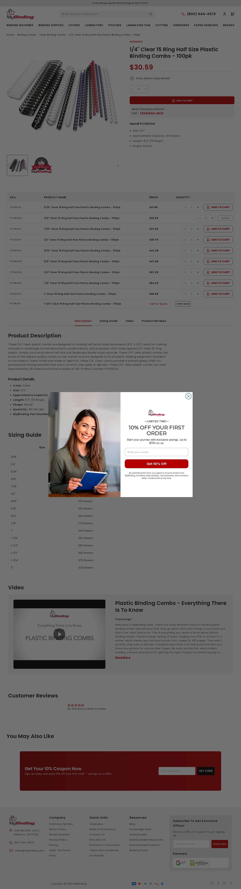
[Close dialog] (188, 396)
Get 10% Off (157, 464)
